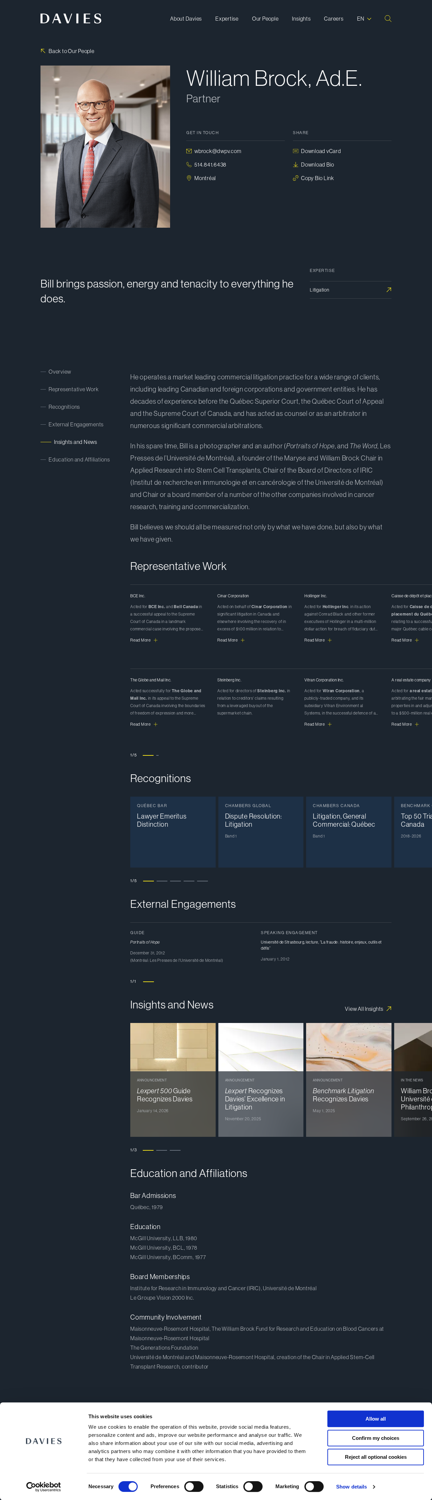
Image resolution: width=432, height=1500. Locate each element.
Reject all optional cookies (376, 1457)
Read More (140, 640)
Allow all (376, 1419)
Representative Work (74, 389)
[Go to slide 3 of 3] (175, 1150)
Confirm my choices (375, 1438)
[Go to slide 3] (175, 880)
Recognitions (64, 407)
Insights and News (75, 442)
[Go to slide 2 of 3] (161, 1150)
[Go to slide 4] (189, 880)
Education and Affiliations (79, 459)
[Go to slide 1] (148, 880)
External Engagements (76, 424)
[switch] (194, 1486)
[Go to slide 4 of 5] (188, 755)
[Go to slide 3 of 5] (175, 755)
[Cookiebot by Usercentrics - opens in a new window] (43, 1487)
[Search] (388, 18)
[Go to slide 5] (202, 880)
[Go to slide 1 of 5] (148, 755)
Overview (60, 372)
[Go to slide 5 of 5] (202, 755)
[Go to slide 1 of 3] (148, 1150)
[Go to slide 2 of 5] (161, 755)
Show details (351, 1487)
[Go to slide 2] (162, 880)
